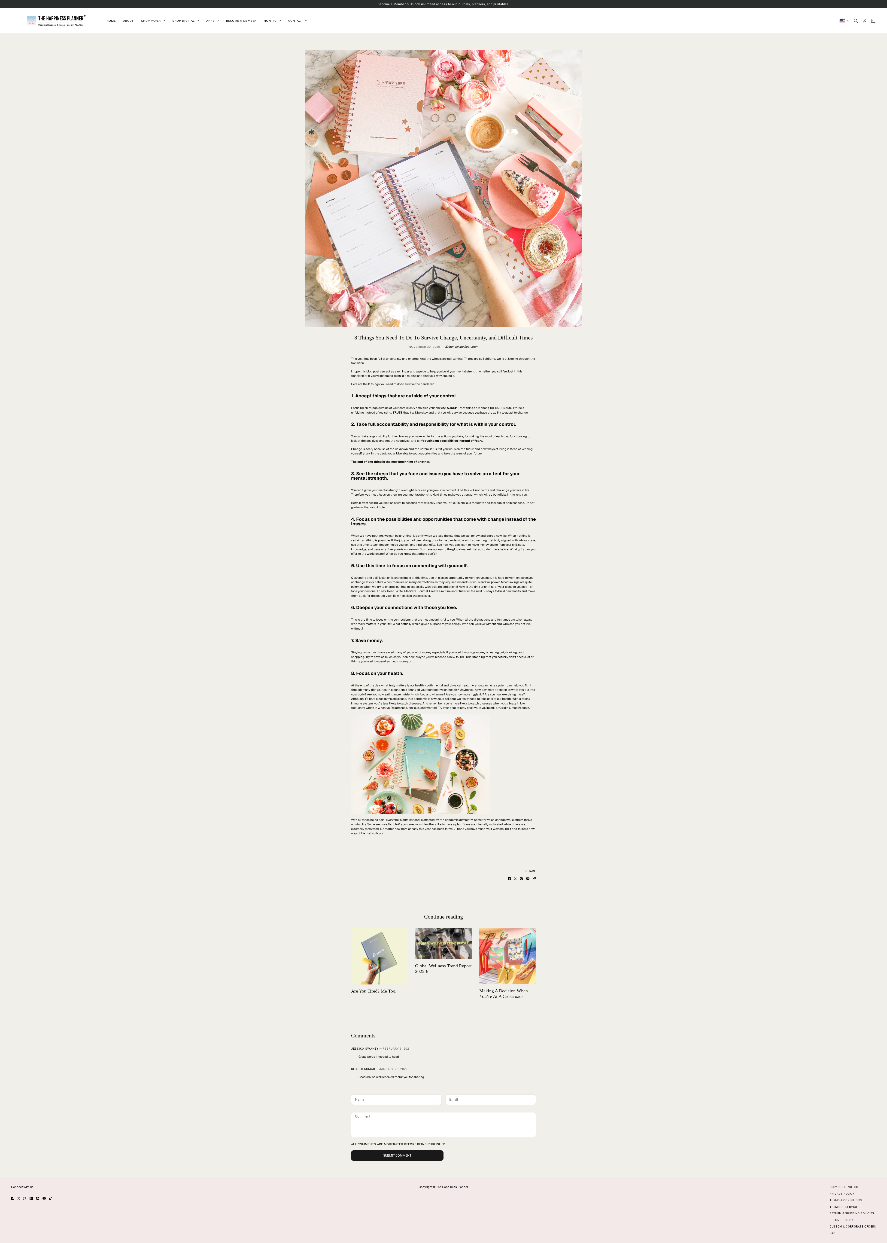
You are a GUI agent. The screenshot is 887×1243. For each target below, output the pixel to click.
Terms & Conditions (846, 1200)
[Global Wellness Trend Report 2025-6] (443, 943)
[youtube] (44, 1198)
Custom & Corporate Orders (853, 1226)
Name (359, 1098)
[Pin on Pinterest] (521, 878)
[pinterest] (37, 1198)
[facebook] (12, 1198)
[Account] (864, 20)
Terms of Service (844, 1207)
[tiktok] (50, 1198)
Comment (363, 1116)
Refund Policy (841, 1220)
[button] (534, 878)
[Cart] (873, 20)
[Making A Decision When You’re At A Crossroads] (507, 956)
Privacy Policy (842, 1193)
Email (454, 1098)
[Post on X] (515, 879)
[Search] (855, 20)
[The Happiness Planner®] (55, 20)
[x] (19, 1198)
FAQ (832, 1233)
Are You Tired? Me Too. (373, 990)
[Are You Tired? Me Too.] (379, 956)
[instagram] (24, 1198)
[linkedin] (31, 1198)
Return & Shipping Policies (852, 1213)
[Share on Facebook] (509, 878)
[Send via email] (527, 878)
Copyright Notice (844, 1187)
